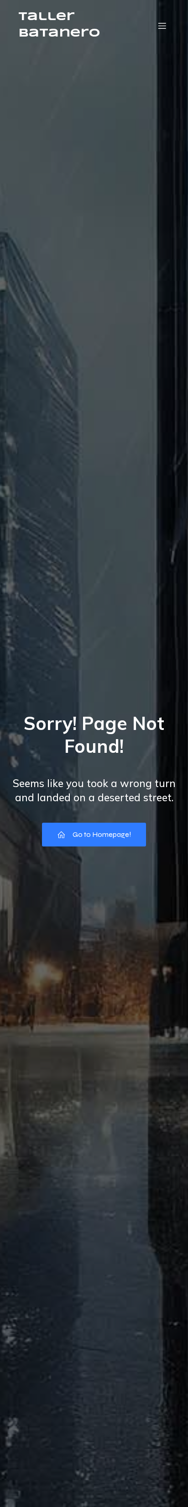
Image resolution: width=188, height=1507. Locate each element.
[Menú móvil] (162, 25)
